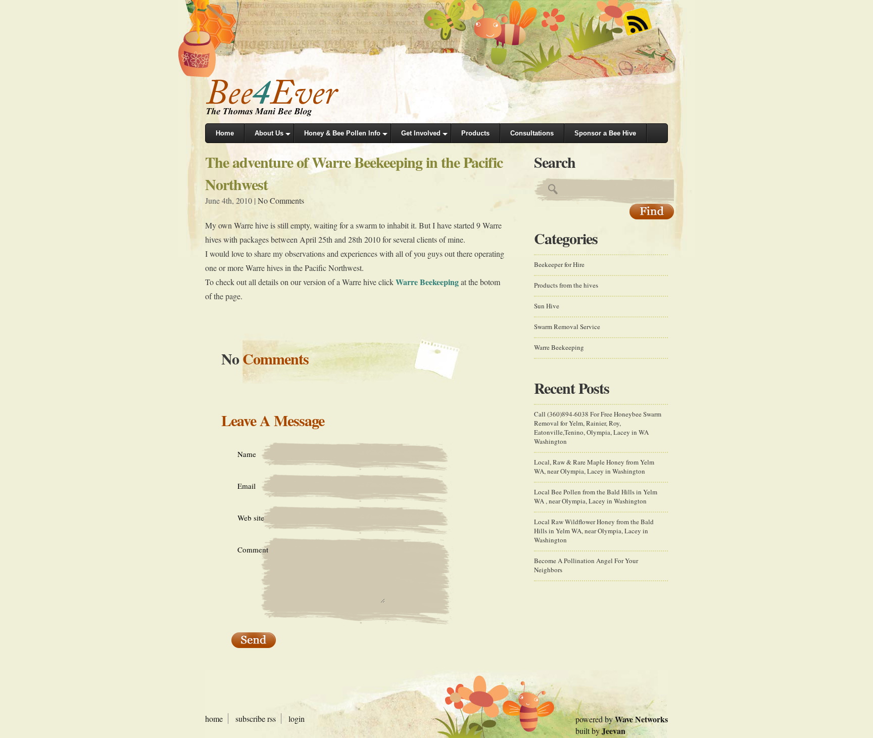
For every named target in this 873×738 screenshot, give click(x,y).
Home (225, 133)
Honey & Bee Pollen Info (342, 133)
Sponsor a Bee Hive (605, 133)
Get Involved (421, 133)
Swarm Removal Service (567, 326)
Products (475, 133)
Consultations (532, 133)
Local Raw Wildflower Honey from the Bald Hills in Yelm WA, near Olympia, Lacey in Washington (594, 530)
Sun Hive (546, 305)
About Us (269, 133)
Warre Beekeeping (427, 282)
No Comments (281, 200)
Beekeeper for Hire (559, 264)
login (296, 718)
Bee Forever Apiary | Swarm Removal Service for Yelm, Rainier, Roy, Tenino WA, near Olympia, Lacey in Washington (281, 97)
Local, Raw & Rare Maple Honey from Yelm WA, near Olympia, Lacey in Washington (594, 466)
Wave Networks (641, 719)
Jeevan (613, 730)
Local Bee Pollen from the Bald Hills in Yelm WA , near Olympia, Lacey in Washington (595, 496)
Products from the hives (566, 285)
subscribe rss (255, 718)
